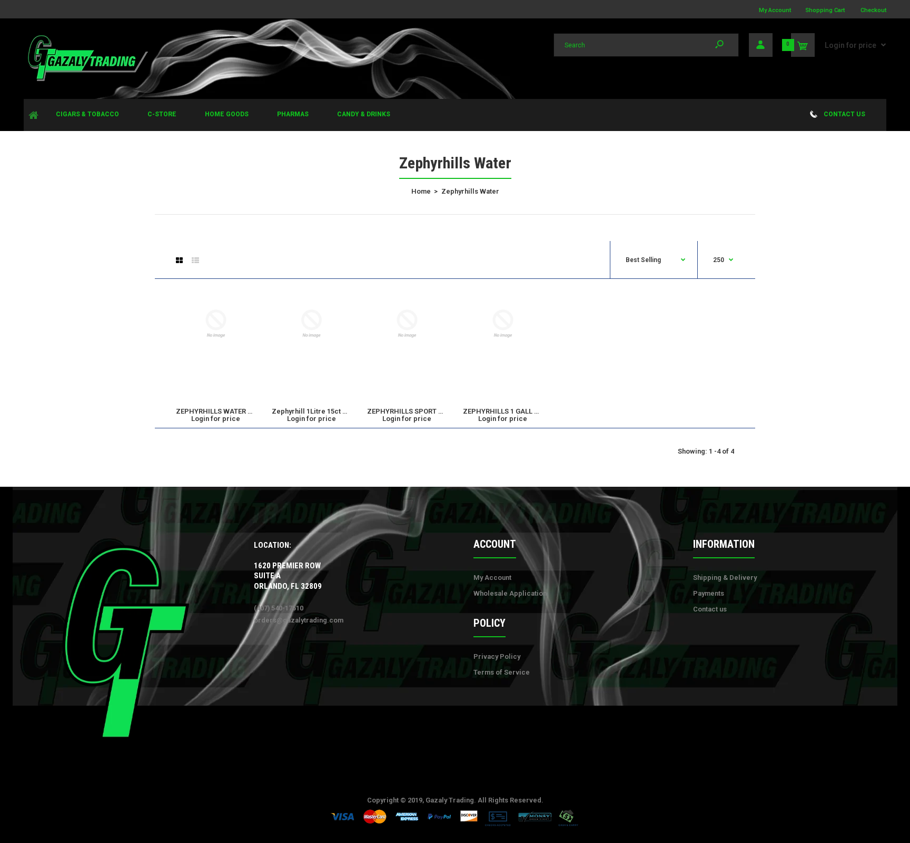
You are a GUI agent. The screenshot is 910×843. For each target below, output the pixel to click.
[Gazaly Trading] (87, 80)
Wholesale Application (510, 593)
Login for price (850, 45)
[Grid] (179, 260)
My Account (775, 10)
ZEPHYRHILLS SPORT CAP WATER (422, 411)
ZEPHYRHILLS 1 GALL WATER (510, 411)
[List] (195, 260)
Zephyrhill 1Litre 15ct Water (317, 411)
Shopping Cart (825, 10)
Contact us (710, 609)
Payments (708, 593)
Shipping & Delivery (725, 577)
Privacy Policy (496, 656)
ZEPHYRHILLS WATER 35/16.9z (225, 411)
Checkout (873, 10)
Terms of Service (501, 672)
